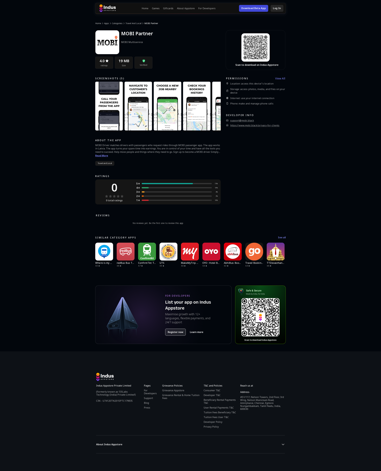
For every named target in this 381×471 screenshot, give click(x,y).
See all (282, 237)
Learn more (196, 332)
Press (147, 407)
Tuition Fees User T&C (216, 417)
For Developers (206, 8)
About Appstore (186, 8)
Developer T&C (212, 395)
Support (148, 398)
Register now (175, 332)
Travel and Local (133, 23)
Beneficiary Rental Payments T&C (220, 401)
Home (145, 8)
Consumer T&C (212, 390)
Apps (106, 23)
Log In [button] (277, 8)
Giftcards (168, 8)
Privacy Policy (211, 426)
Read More (101, 155)
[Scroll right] (282, 252)
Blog (146, 402)
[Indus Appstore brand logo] (107, 8)
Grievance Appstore (173, 390)
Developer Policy (213, 421)
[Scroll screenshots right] (215, 106)
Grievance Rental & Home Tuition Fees (180, 397)
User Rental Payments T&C (219, 407)
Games (156, 8)
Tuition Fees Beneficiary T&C (220, 412)
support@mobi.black (242, 120)
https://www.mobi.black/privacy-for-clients (254, 125)
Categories (117, 23)
